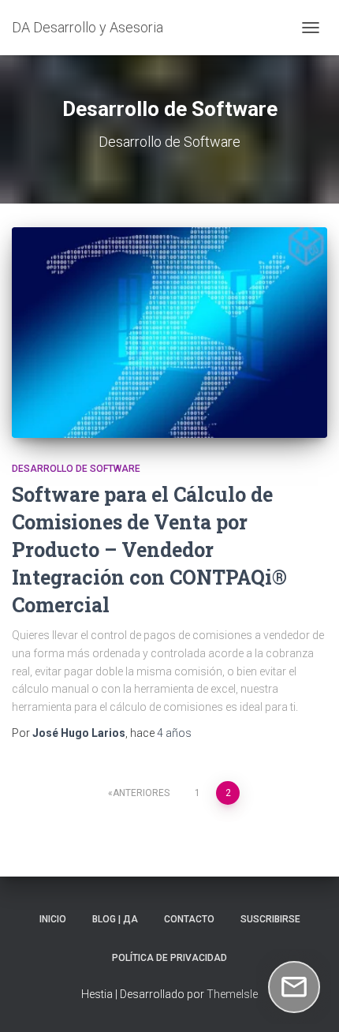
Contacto (189, 919)
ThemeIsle (232, 994)
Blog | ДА (115, 919)
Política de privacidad (169, 957)
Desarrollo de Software (76, 468)
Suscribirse (270, 919)
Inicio (52, 919)
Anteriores (141, 792)
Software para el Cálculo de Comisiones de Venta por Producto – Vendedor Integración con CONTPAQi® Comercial (149, 549)
